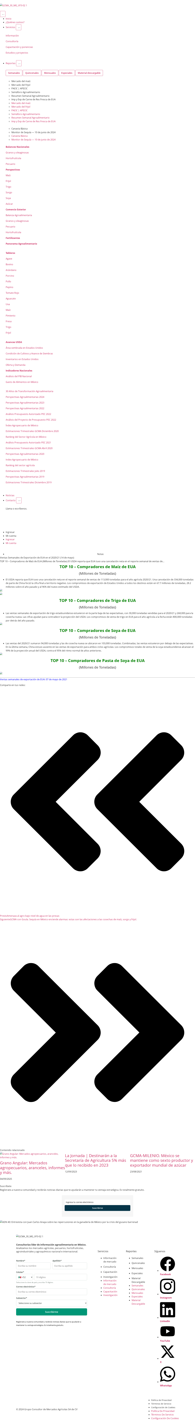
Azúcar (9, 203)
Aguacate (11, 298)
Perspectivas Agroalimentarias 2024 (25, 397)
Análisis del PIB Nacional (19, 376)
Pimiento (10, 315)
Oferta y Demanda (15, 364)
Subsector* (21, 1298)
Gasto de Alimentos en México (22, 382)
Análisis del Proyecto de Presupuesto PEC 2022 (31, 419)
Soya (8, 198)
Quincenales (138, 1263)
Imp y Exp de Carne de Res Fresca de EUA (33, 99)
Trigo (8, 186)
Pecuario (10, 164)
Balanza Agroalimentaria (19, 215)
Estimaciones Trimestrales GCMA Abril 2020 (29, 448)
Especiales (137, 1273)
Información (12, 35)
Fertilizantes (13, 238)
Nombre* (20, 1261)
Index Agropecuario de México (22, 459)
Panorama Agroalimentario (21, 243)
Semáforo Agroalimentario (25, 92)
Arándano (11, 270)
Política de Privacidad (161, 1400)
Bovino (9, 264)
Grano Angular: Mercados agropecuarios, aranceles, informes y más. (32, 1167)
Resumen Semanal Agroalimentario (30, 95)
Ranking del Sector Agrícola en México (26, 436)
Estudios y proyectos (17, 52)
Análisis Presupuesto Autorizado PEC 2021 (28, 442)
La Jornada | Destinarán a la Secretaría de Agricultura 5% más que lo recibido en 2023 (95, 1160)
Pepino (9, 287)
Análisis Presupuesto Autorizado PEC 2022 (28, 414)
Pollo (8, 281)
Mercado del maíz (20, 81)
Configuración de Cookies (163, 1407)
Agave (9, 258)
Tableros (10, 253)
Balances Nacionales (17, 146)
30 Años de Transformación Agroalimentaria (29, 391)
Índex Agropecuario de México (22, 425)
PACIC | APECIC (19, 88)
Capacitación (110, 1271)
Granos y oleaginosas (17, 152)
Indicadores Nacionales (19, 370)
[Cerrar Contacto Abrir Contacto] (19, 500)
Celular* (20, 1272)
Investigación (110, 1276)
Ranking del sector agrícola (20, 465)
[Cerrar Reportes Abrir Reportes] (19, 63)
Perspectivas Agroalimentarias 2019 (25, 476)
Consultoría (12, 41)
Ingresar (10, 532)
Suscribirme (51, 1311)
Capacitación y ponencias (19, 47)
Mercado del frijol (20, 84)
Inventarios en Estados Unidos (22, 359)
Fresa (9, 321)
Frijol (8, 181)
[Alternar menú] (2, 14)
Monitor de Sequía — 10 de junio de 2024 (33, 132)
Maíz (8, 175)
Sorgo (9, 192)
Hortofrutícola (13, 158)
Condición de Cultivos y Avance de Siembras (29, 353)
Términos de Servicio (161, 1403)
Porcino (10, 275)
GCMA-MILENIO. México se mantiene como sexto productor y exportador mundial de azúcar (161, 1160)
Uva (8, 304)
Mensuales (137, 1268)
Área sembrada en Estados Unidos (24, 347)
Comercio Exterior (16, 209)
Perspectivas (13, 169)
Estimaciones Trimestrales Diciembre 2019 (29, 482)
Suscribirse (97, 1208)
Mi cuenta (11, 535)
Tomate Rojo (12, 292)
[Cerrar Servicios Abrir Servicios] (18, 27)
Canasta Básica (19, 128)
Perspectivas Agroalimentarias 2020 (25, 453)
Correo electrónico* (26, 1287)
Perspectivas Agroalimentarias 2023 (25, 402)
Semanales (137, 1258)
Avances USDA (14, 342)
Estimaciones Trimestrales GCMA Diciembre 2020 (32, 431)
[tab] (14, 73)
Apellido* (57, 1261)
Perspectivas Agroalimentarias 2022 (25, 408)
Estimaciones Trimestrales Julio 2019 (25, 471)
